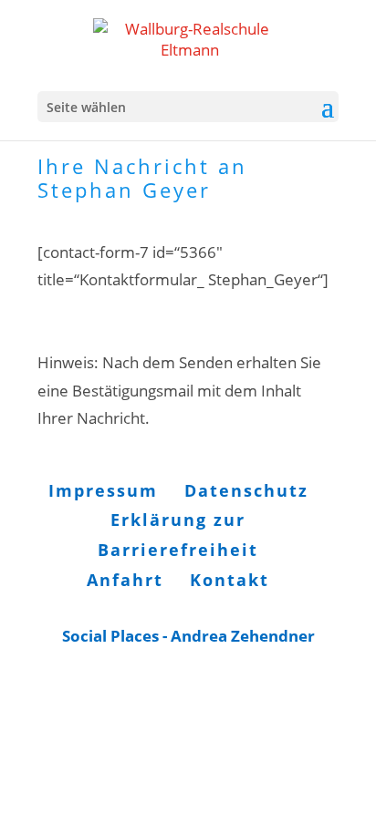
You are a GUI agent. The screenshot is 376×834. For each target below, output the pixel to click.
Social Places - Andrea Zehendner (188, 635)
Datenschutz (246, 490)
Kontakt (229, 580)
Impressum (103, 490)
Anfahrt (125, 580)
